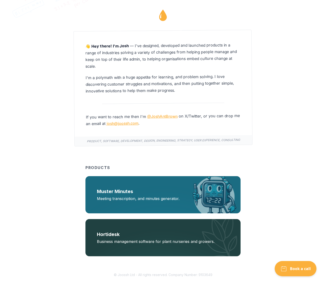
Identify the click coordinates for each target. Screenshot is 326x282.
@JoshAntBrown (162, 116)
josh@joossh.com (122, 123)
